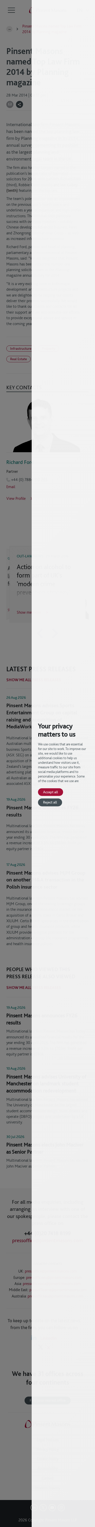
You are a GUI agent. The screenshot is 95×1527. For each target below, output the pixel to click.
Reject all (50, 802)
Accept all (50, 792)
